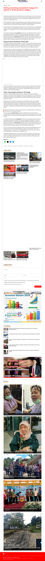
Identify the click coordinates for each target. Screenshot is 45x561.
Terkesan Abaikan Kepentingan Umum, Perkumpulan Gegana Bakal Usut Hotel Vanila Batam (34, 162)
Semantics (32, 27)
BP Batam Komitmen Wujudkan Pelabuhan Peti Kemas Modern (21, 173)
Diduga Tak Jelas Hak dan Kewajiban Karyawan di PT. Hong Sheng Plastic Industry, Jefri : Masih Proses (9, 259)
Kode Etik (15, 558)
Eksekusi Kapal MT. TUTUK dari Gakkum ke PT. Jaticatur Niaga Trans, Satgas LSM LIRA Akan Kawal (21, 259)
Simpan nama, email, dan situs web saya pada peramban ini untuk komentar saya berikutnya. (21, 280)
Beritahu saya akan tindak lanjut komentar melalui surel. (14, 282)
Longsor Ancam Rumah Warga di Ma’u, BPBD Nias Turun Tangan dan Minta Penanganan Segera (24, 340)
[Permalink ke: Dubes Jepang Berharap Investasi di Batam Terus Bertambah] (35, 205)
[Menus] (3, 1)
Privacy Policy (30, 558)
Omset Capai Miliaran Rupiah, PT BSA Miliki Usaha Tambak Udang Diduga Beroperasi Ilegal (9, 161)
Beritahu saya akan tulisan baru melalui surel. (13, 284)
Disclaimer (19, 558)
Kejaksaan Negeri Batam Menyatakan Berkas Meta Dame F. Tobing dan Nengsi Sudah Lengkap (24, 351)
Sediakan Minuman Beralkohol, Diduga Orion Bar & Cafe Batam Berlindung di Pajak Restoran (22, 159)
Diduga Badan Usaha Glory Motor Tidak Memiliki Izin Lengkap (9, 178)
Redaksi (5, 558)
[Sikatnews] (23, 1)
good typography (29, 18)
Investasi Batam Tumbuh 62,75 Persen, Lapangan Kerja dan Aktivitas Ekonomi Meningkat (24, 333)
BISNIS (4, 12)
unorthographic (21, 35)
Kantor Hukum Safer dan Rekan (8, 559)
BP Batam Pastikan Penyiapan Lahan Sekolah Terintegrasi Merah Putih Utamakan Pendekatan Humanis (23, 329)
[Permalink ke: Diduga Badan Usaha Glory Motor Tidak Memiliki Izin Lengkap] (10, 170)
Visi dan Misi (25, 558)
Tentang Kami (10, 558)
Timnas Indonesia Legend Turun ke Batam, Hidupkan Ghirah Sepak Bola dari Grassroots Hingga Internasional (24, 345)
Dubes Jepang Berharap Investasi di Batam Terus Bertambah (35, 249)
